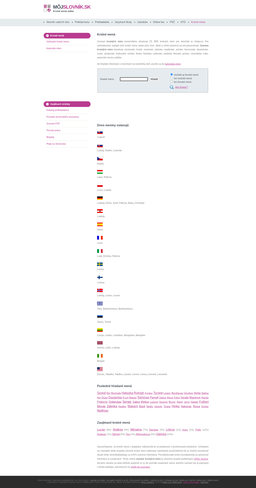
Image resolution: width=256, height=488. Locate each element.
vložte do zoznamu (140, 467)
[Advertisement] (141, 108)
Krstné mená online (63, 11)
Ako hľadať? (181, 87)
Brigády (50, 137)
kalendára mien (173, 64)
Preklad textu (82, 22)
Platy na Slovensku (56, 144)
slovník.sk (72, 7)
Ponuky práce (53, 130)
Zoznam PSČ (53, 123)
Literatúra (142, 22)
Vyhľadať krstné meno (57, 41)
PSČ (172, 22)
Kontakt (204, 482)
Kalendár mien (53, 48)
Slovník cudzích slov (57, 22)
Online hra (158, 22)
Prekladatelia (102, 22)
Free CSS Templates (172, 482)
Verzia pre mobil (191, 482)
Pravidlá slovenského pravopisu (62, 117)
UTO (183, 22)
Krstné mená (198, 22)
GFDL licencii (201, 459)
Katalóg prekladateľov (57, 110)
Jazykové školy (123, 22)
